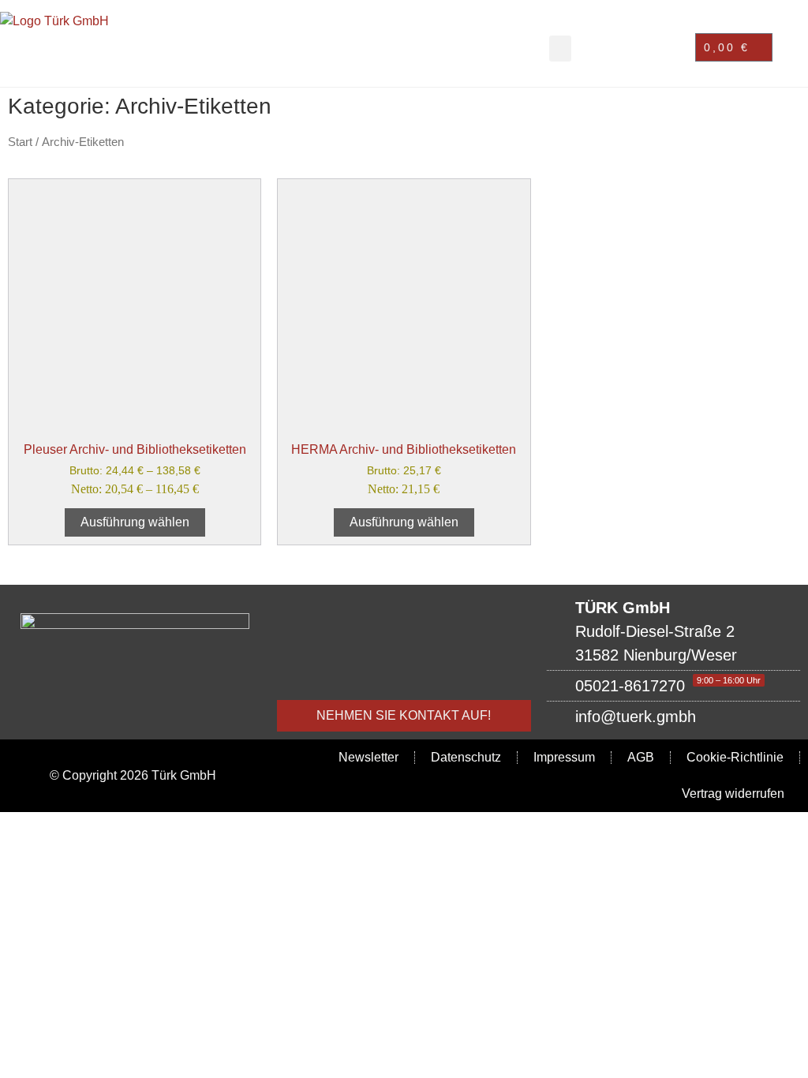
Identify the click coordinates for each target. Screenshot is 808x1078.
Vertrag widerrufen (733, 793)
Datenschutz (466, 757)
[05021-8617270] (673, 686)
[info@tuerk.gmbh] (673, 717)
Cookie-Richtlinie (735, 757)
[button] (560, 49)
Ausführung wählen (134, 522)
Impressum (564, 757)
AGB (640, 757)
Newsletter (368, 757)
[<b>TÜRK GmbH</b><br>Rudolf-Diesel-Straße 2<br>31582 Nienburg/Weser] (673, 631)
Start (20, 142)
